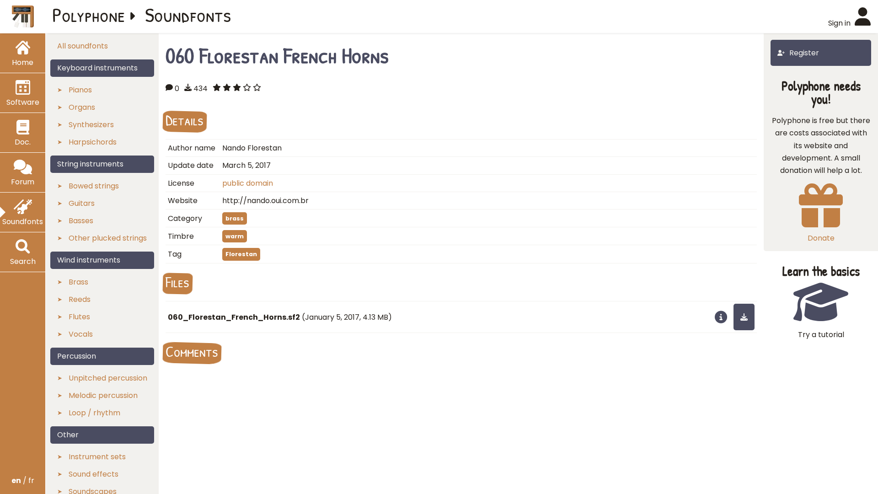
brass (234, 218)
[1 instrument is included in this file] (721, 317)
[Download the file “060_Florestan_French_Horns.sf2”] (744, 317)
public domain (247, 183)
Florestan (241, 254)
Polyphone (88, 14)
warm (234, 236)
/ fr (22, 480)
